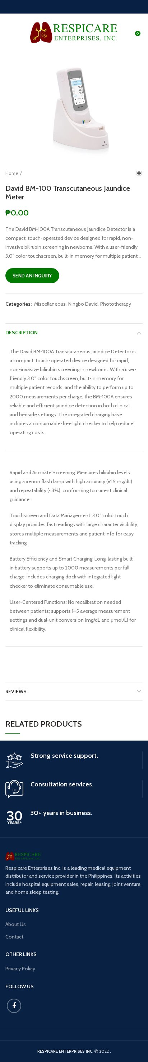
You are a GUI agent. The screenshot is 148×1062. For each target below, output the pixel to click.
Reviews (16, 691)
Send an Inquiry (32, 275)
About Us (15, 924)
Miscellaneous (50, 304)
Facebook (14, 1006)
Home (11, 173)
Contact (14, 937)
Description (21, 332)
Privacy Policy (20, 968)
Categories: (18, 304)
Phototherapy (115, 304)
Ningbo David (83, 304)
